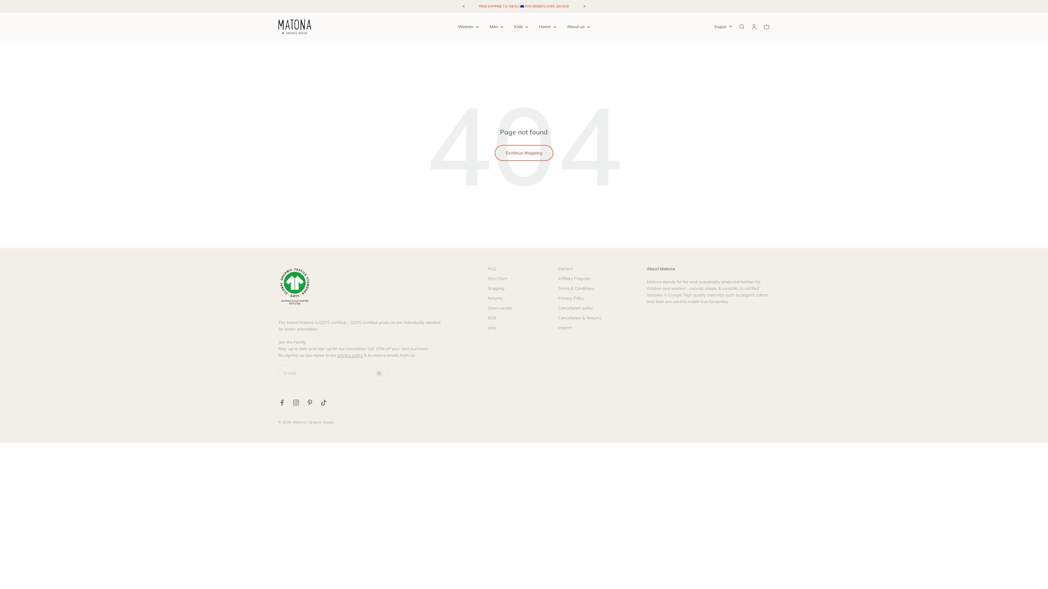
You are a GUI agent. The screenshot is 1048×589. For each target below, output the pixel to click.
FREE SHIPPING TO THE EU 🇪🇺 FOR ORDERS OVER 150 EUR (524, 6)
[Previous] (464, 6)
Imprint (564, 327)
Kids (518, 26)
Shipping (496, 288)
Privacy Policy (571, 298)
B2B (492, 317)
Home (545, 26)
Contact (565, 268)
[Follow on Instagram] (296, 402)
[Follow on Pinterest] (310, 402)
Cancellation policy (575, 308)
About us (576, 26)
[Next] (584, 6)
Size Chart (497, 278)
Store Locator (500, 308)
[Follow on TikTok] (323, 402)
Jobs (492, 327)
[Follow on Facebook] (282, 402)
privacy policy (350, 355)
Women (465, 26)
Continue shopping (524, 152)
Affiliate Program (574, 278)
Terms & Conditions (576, 288)
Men (494, 26)
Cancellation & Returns (579, 317)
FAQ (492, 268)
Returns (495, 298)
